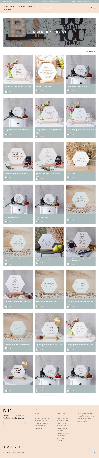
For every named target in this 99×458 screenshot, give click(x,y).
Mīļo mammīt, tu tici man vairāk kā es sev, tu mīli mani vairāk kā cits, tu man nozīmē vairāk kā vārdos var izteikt (49, 131)
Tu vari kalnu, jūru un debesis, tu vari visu (77, 86)
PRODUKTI (12, 6)
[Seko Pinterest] (12, 447)
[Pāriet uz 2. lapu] (53, 397)
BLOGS (23, 6)
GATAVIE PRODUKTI (62, 438)
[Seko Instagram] (8, 447)
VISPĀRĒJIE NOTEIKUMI (40, 426)
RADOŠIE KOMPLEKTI (62, 418)
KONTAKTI (79, 8)
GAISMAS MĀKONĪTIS (62, 421)
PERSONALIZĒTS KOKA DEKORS (44, 86)
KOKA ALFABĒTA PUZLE (63, 428)
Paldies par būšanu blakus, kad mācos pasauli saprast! (80, 216)
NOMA (18, 6)
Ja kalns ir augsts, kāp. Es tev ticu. (44, 387)
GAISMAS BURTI (61, 413)
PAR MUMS (29, 6)
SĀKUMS (5, 6)
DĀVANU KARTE (7, 9)
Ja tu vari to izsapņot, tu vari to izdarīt (76, 387)
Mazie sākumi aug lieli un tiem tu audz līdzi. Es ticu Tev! (18, 344)
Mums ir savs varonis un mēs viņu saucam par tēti (16, 173)
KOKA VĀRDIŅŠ (61, 435)
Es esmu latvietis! (71, 173)
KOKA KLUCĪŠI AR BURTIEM (64, 416)
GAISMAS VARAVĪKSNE (62, 426)
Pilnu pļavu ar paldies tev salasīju (44, 259)
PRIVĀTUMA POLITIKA (40, 428)
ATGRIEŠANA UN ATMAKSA (41, 421)
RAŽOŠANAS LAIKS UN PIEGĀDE (42, 418)
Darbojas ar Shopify (20, 452)
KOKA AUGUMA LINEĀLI (63, 433)
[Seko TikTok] (19, 447)
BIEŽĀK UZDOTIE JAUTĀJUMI (41, 423)
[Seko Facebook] (4, 447)
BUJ (74, 8)
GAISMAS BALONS (61, 423)
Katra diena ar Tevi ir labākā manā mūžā (14, 387)
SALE (35, 6)
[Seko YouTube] (16, 447)
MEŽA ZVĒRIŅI (60, 431)
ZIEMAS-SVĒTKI (61, 440)
